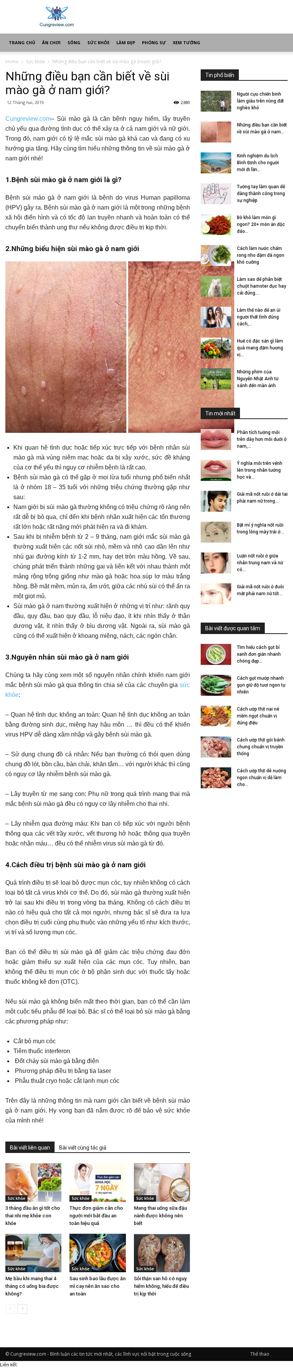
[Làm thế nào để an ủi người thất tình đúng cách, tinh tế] (216, 317)
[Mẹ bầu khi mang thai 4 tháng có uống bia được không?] (33, 1253)
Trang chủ (22, 42)
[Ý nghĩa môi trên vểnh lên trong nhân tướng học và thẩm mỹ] (216, 470)
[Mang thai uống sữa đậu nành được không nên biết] (162, 1182)
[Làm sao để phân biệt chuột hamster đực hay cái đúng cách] (216, 286)
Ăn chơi (51, 42)
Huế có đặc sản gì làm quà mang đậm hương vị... (260, 347)
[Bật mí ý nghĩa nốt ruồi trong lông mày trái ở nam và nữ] (216, 532)
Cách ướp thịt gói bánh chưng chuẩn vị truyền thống (261, 746)
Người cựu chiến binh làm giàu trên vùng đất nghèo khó (260, 100)
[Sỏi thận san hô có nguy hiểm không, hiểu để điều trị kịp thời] (162, 1253)
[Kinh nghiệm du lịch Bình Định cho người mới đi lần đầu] (216, 162)
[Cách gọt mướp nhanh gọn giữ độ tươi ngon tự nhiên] (216, 685)
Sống (74, 42)
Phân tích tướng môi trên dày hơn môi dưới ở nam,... (262, 439)
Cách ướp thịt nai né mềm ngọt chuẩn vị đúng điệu (258, 715)
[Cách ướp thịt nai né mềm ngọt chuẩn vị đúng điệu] (216, 716)
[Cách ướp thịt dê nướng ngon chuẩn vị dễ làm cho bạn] (216, 777)
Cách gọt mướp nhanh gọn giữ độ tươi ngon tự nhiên (261, 685)
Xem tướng (186, 42)
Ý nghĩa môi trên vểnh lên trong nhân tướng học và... (259, 470)
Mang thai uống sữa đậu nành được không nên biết (160, 1215)
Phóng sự (154, 42)
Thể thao (259, 1354)
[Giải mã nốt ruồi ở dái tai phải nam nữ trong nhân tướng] (216, 501)
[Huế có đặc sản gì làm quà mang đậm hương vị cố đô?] (216, 348)
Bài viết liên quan (30, 1148)
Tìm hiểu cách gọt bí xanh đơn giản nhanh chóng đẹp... (259, 654)
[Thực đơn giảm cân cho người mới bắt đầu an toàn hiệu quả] (97, 1182)
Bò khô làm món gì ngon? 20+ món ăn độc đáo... (261, 224)
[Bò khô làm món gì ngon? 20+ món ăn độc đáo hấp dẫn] (216, 224)
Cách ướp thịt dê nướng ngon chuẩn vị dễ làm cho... (261, 777)
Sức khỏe (98, 42)
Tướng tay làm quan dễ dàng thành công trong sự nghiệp (261, 193)
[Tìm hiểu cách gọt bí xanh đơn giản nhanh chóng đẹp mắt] (216, 654)
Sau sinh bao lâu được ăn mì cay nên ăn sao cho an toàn (97, 1286)
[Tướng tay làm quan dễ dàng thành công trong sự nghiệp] (216, 193)
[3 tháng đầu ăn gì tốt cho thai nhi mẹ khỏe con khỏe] (33, 1182)
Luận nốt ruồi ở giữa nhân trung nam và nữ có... (260, 562)
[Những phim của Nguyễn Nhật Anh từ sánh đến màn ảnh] (216, 378)
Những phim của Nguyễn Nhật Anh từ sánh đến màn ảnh (258, 378)
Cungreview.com (28, 118)
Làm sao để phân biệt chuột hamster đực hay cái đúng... (261, 286)
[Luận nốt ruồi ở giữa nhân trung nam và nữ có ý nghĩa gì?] (216, 562)
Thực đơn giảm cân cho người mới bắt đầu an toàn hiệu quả (96, 1215)
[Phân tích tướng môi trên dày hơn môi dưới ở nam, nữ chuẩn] (216, 439)
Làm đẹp (125, 42)
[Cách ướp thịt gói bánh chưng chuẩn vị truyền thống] (216, 747)
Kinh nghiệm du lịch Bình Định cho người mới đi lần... (258, 162)
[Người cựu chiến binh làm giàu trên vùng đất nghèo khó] (216, 101)
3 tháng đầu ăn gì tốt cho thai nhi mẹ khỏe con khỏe (32, 1215)
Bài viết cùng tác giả (82, 1148)
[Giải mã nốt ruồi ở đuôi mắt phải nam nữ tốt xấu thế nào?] (216, 593)
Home (12, 61)
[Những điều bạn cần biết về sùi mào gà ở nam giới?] (216, 132)
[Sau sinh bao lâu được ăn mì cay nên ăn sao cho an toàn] (97, 1253)
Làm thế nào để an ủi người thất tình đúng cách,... (258, 317)
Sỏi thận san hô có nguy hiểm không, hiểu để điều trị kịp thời (161, 1286)
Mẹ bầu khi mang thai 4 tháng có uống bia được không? (32, 1286)
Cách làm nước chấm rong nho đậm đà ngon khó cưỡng (260, 255)
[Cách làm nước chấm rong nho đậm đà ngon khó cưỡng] (216, 255)
